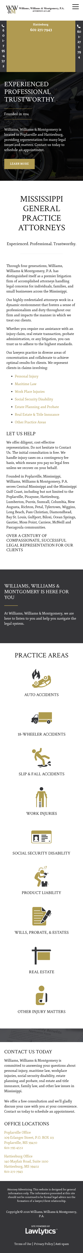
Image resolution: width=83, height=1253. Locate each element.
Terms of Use (22, 1244)
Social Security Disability (34, 399)
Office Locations (26, 1123)
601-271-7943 (41, 29)
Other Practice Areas (30, 422)
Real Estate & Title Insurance (37, 414)
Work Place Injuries (30, 392)
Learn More (19, 163)
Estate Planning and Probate (37, 407)
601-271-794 (79, 44)
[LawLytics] (41, 1230)
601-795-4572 (3, 48)
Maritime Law (25, 384)
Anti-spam (62, 1244)
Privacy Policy (43, 1244)
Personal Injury (26, 376)
